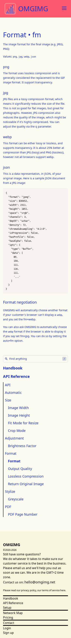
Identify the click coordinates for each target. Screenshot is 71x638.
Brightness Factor (22, 445)
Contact (8, 623)
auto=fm (8, 340)
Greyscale (15, 499)
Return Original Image (26, 484)
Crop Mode (17, 430)
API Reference (13, 603)
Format (10, 453)
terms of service (51, 590)
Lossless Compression (26, 476)
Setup (7, 607)
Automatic (13, 392)
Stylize (10, 491)
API (7, 385)
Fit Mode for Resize (23, 423)
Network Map (13, 613)
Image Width (18, 407)
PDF (8, 506)
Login (7, 628)
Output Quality (20, 468)
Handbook (12, 368)
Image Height (19, 415)
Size (8, 400)
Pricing (8, 617)
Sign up (8, 633)
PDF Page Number (22, 514)
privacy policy (28, 590)
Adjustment (14, 438)
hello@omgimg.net (39, 582)
